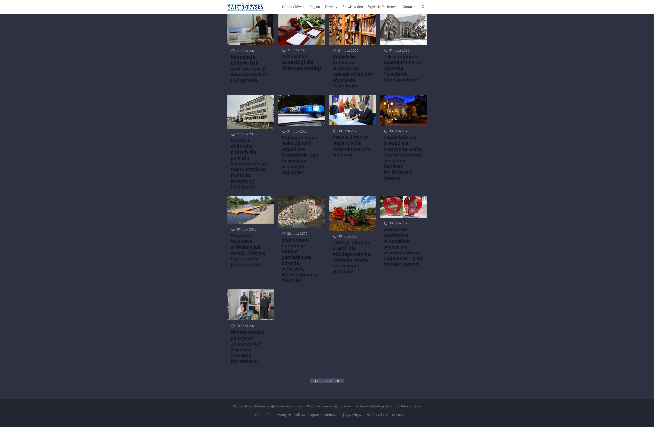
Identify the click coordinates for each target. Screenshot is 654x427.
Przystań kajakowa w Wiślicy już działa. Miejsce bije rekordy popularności (248, 250)
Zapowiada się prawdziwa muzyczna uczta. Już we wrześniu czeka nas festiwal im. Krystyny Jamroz (403, 157)
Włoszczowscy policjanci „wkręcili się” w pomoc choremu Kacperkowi (247, 346)
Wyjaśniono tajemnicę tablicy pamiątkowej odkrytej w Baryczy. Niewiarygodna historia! (299, 260)
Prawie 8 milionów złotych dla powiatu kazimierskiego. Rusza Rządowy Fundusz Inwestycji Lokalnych (249, 163)
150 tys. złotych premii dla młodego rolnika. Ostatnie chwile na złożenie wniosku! (352, 257)
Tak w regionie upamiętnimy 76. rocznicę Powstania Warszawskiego (403, 68)
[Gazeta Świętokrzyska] (245, 7)
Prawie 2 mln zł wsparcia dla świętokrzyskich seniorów (351, 146)
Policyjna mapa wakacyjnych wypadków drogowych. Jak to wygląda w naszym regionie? (300, 155)
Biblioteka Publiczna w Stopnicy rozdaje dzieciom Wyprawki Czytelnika (352, 71)
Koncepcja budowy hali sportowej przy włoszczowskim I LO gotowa (249, 68)
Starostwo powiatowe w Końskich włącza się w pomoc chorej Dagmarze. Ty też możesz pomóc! (403, 246)
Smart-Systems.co (407, 406)
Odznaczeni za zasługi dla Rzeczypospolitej (301, 62)
